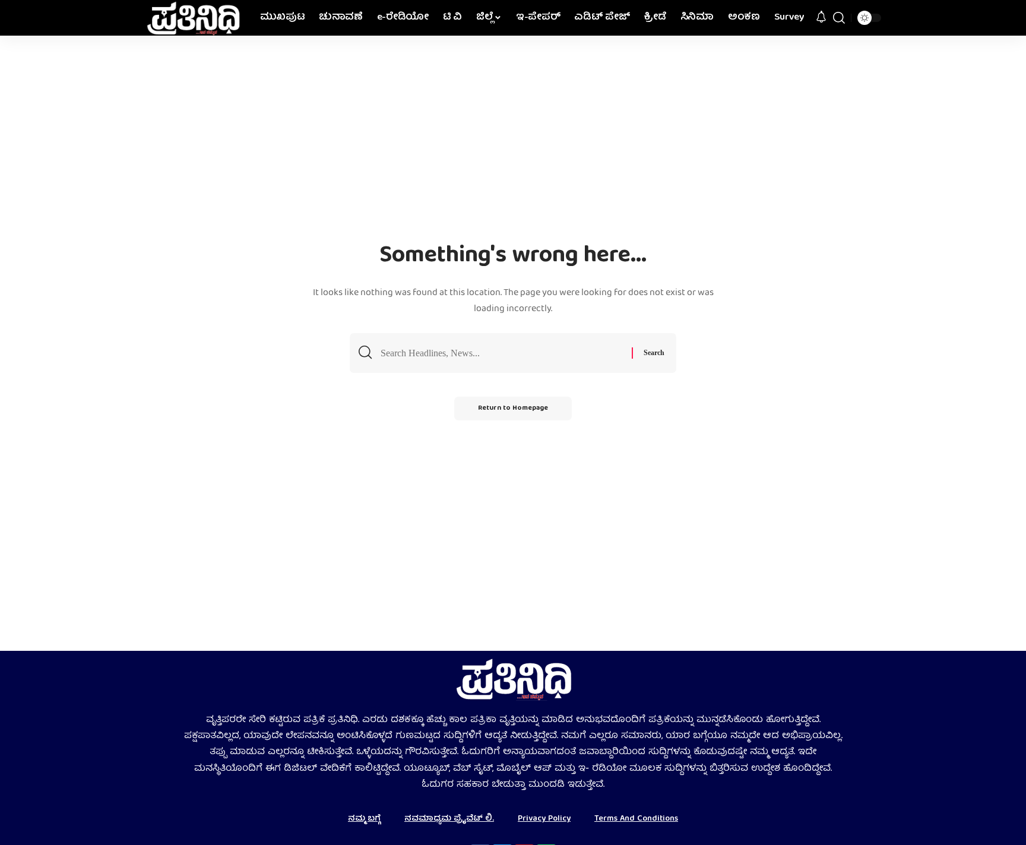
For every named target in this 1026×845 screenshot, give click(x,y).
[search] (839, 18)
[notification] (821, 18)
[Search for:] (502, 353)
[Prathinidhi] (193, 18)
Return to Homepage (513, 408)
